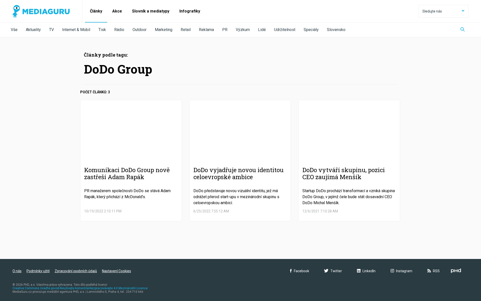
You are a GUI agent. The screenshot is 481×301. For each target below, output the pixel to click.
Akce (117, 11)
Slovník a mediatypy (150, 11)
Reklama (206, 29)
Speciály (311, 29)
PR (224, 29)
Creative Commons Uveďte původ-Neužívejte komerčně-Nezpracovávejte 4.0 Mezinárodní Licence (80, 288)
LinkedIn (369, 271)
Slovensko (336, 29)
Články (96, 11)
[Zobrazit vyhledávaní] (462, 30)
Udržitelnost (284, 29)
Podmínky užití (38, 271)
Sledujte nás (432, 11)
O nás (17, 271)
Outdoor (140, 29)
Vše (14, 29)
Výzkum (243, 29)
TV (51, 29)
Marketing (163, 29)
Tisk (102, 29)
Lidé (262, 29)
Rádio (119, 29)
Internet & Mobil (76, 29)
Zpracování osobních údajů (76, 271)
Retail (186, 29)
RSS (436, 271)
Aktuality (33, 29)
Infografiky (189, 11)
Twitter (336, 271)
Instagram (404, 271)
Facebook (301, 271)
